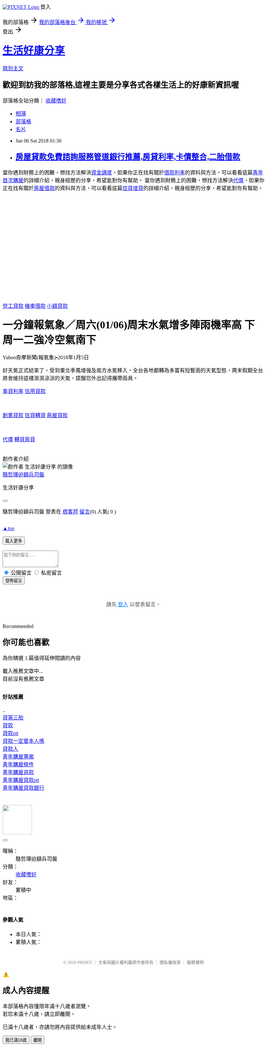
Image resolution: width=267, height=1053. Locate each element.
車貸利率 (13, 391)
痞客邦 (70, 511)
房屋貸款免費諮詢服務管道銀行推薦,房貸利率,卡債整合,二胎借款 (128, 157)
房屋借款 (44, 188)
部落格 (23, 121)
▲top (8, 528)
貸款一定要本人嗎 (23, 741)
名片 (21, 129)
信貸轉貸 (35, 415)
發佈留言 (13, 580)
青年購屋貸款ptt (21, 780)
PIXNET (84, 962)
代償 (238, 180)
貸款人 (10, 749)
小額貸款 (57, 306)
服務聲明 (195, 962)
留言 (84, 511)
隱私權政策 (170, 962)
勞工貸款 (13, 306)
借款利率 (174, 172)
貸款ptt (10, 733)
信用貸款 (35, 391)
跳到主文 (13, 68)
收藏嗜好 (56, 100)
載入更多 (13, 541)
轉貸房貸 (24, 439)
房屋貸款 (57, 415)
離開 (37, 1040)
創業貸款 (13, 415)
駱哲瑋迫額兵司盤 (23, 474)
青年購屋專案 (18, 756)
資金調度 (101, 172)
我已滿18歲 (16, 1040)
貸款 (8, 725)
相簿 (21, 113)
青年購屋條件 (18, 764)
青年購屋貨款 (18, 772)
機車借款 (35, 306)
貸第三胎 (13, 717)
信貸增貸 (132, 188)
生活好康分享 (34, 50)
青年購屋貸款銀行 (23, 788)
